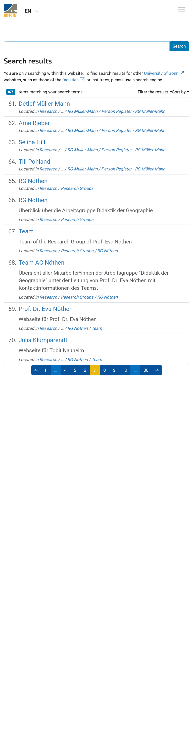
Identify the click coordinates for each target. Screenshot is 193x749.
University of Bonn (161, 73)
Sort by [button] (179, 91)
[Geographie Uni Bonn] (10, 10)
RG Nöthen (33, 181)
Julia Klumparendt (43, 340)
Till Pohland (34, 161)
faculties (70, 79)
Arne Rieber (34, 123)
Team (26, 231)
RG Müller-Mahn (82, 111)
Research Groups (77, 188)
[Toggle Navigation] (181, 10)
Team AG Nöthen (41, 262)
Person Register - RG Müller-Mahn (133, 111)
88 (146, 369)
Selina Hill (32, 142)
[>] (157, 370)
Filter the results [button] (153, 91)
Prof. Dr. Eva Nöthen (46, 308)
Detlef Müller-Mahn (44, 103)
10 (125, 369)
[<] (36, 370)
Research (48, 111)
